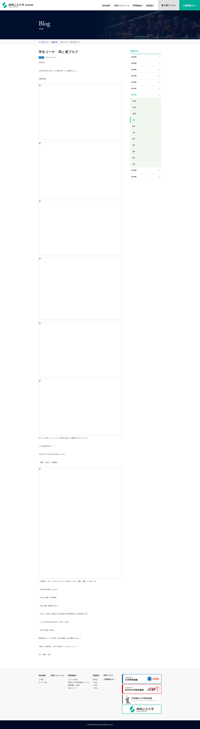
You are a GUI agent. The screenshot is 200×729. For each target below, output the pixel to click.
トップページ (43, 42)
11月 (134, 107)
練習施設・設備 (73, 685)
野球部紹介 (138, 5)
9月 (133, 120)
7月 (133, 132)
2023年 (145, 76)
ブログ (41, 57)
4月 (133, 145)
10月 (134, 114)
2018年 (145, 177)
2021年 (145, 88)
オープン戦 (43, 682)
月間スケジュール (121, 5)
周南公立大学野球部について (78, 682)
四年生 (95, 679)
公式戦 (41, 679)
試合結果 (106, 5)
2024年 (145, 70)
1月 (133, 164)
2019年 (145, 170)
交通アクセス (170, 5)
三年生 (95, 682)
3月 (133, 151)
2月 (133, 158)
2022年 (145, 82)
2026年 (145, 57)
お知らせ (54, 42)
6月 (133, 139)
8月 (133, 126)
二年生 (95, 685)
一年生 (95, 688)
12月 (134, 101)
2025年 (145, 63)
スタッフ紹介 (73, 679)
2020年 (145, 95)
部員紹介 (150, 5)
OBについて (72, 688)
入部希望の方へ (190, 5)
